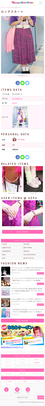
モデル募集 (8, 381)
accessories (30, 254)
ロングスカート (17, 98)
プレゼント (8, 366)
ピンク (14, 103)
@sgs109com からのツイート (12, 347)
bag (4, 254)
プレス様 (37, 381)
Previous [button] (3, 180)
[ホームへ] (22, 2)
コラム (8, 384)
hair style (29, 258)
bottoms (28, 247)
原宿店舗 (37, 362)
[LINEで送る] (22, 83)
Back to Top (22, 397)
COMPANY (22, 373)
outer (27, 244)
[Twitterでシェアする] (27, 83)
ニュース (8, 359)
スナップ (8, 362)
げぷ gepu (21, 139)
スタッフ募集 (22, 381)
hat (4, 258)
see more (22, 232)
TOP (40, 397)
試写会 (37, 359)
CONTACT (37, 373)
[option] (22, 47)
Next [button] (41, 180)
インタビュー (22, 359)
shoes (27, 251)
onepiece (6, 247)
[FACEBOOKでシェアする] (17, 83)
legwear (6, 251)
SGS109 (8, 373)
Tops (4, 244)
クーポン (22, 362)
